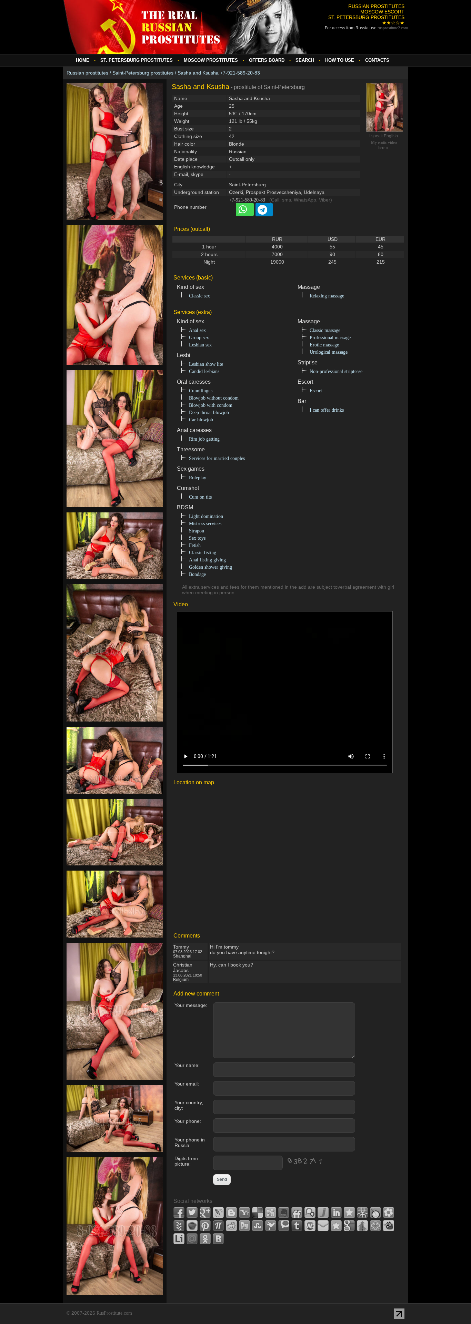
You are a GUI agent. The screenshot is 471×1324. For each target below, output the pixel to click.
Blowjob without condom (214, 398)
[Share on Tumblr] (296, 1225)
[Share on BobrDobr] (388, 1225)
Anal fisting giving (207, 559)
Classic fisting (202, 552)
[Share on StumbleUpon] (257, 1225)
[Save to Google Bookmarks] (349, 1225)
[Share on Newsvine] (178, 1225)
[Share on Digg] (270, 1212)
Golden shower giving (210, 567)
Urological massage (329, 352)
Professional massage (330, 337)
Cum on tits (200, 497)
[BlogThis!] (231, 1212)
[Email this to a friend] (323, 1225)
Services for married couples (217, 458)
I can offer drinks (327, 410)
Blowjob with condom (210, 405)
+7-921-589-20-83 (247, 200)
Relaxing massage (327, 295)
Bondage (197, 574)
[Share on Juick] (323, 1212)
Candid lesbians (204, 371)
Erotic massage (324, 344)
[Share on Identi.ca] (309, 1212)
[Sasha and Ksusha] (115, 224)
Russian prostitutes (87, 73)
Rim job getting (204, 439)
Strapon (196, 530)
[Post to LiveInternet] (178, 1238)
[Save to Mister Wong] (362, 1212)
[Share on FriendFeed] (296, 1212)
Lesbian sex (200, 344)
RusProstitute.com (114, 1313)
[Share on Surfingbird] (270, 1225)
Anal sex (197, 330)
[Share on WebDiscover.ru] (309, 1225)
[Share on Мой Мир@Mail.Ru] (192, 1238)
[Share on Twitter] (192, 1212)
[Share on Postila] (218, 1225)
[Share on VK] (218, 1238)
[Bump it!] (362, 1225)
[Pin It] (205, 1225)
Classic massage (325, 330)
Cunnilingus (200, 390)
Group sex (199, 337)
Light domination (206, 516)
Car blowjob (201, 419)
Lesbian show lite (206, 364)
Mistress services (205, 523)
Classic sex (199, 295)
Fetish (195, 545)
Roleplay (197, 477)
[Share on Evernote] (283, 1212)
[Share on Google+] (205, 1212)
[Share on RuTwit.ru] (244, 1225)
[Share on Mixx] (375, 1212)
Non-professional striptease (336, 371)
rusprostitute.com (393, 28)
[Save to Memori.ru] (349, 1212)
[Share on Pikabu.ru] (192, 1225)
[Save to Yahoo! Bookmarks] (244, 1212)
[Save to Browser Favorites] (336, 1225)
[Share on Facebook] (178, 1212)
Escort (316, 390)
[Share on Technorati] (283, 1225)
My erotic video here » (384, 145)
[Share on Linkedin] (336, 1212)
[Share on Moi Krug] (388, 1212)
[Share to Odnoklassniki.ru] (205, 1238)
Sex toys (197, 538)
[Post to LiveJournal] (218, 1212)
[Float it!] (375, 1225)
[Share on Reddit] (231, 1225)
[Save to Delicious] (257, 1212)
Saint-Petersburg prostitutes (142, 73)
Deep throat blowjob (209, 412)
